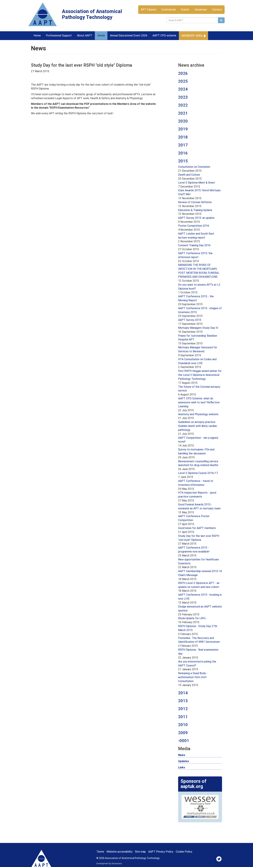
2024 (183, 89)
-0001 (183, 740)
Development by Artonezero (109, 863)
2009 (183, 732)
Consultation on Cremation (194, 166)
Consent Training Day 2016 (194, 245)
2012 (183, 708)
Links (181, 767)
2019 (183, 129)
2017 (183, 145)
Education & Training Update (195, 210)
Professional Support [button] (59, 35)
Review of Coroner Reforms (195, 202)
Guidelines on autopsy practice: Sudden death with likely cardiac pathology (197, 426)
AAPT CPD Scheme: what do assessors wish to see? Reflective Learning (199, 402)
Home (37, 35)
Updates (183, 761)
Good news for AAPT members (197, 528)
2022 (183, 105)
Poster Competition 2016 (193, 225)
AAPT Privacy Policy (160, 851)
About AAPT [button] (84, 35)
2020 (183, 121)
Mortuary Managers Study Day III (198, 327)
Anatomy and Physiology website (198, 414)
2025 (183, 81)
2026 (183, 73)
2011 (183, 716)
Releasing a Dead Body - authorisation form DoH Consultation (193, 677)
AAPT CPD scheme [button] (164, 35)
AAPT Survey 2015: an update (196, 217)
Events (185, 9)
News (181, 755)
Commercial (168, 9)
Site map (140, 851)
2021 (183, 113)
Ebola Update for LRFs (192, 618)
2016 (183, 153)
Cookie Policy (184, 851)
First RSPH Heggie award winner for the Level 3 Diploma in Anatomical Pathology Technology (200, 374)
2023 (183, 97)
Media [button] (101, 35)
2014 (183, 693)
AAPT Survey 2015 (189, 320)
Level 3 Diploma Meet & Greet (196, 182)
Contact (217, 9)
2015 (183, 161)
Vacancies (200, 9)
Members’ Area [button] (191, 35)
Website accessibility (120, 851)
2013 (183, 700)
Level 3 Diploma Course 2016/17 (198, 473)
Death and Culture (189, 174)
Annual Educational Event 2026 (128, 35)
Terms (100, 851)
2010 (183, 724)
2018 (183, 137)
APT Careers (148, 9)
